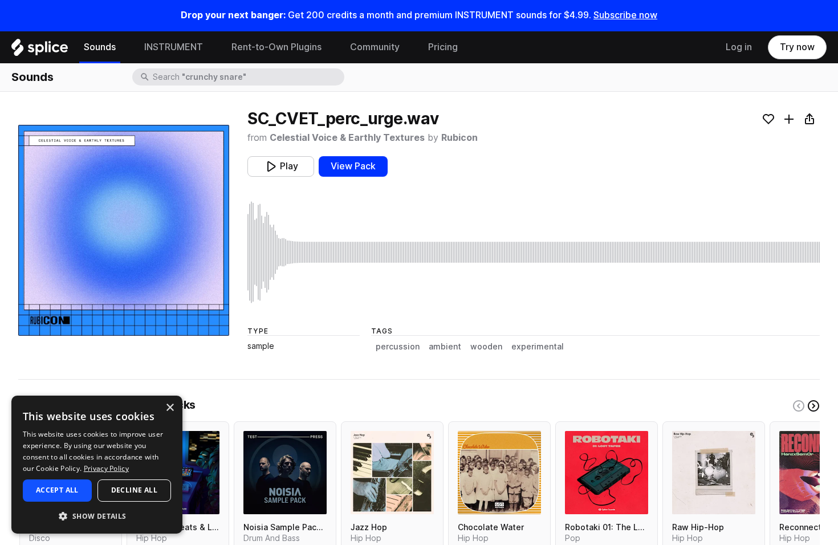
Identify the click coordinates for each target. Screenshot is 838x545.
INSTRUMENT (173, 47)
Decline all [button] (134, 490)
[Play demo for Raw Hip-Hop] (713, 472)
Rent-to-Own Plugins (276, 47)
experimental (537, 346)
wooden (486, 346)
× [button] (169, 408)
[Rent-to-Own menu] (330, 47)
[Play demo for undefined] (123, 230)
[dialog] (96, 465)
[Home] (39, 50)
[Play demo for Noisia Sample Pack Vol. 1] (285, 472)
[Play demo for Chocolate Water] (499, 472)
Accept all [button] (57, 490)
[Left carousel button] (798, 405)
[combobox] (247, 77)
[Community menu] (408, 47)
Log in (739, 47)
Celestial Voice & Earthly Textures (347, 137)
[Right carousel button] (813, 405)
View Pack (353, 166)
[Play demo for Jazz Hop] (392, 472)
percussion (398, 346)
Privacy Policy (106, 468)
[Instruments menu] (211, 47)
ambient (445, 346)
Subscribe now (625, 15)
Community (375, 47)
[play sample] (533, 252)
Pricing (443, 47)
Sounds (100, 47)
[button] (97, 515)
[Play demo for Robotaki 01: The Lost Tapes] (606, 472)
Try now (797, 47)
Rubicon (459, 137)
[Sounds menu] (124, 47)
